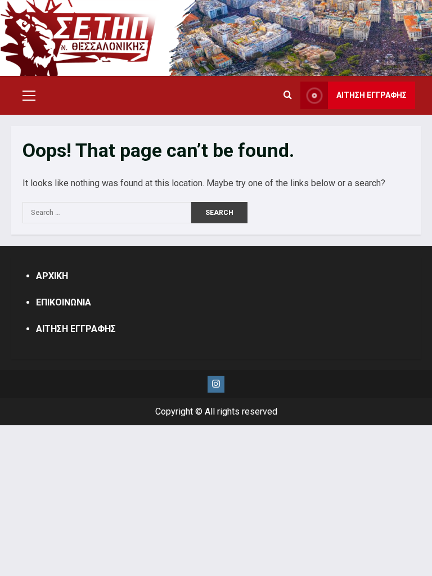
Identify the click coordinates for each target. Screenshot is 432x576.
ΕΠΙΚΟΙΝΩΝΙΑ (63, 302)
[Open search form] (288, 95)
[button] (29, 95)
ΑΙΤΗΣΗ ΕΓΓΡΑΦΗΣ (371, 95)
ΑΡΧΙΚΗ (52, 276)
